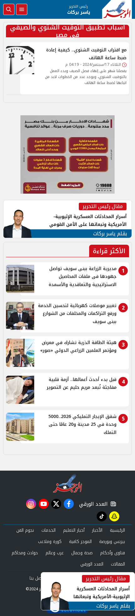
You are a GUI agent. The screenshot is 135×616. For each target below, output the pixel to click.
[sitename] (67, 483)
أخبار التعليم (73, 530)
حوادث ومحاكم (25, 553)
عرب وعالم (55, 553)
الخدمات (48, 530)
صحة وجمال (82, 553)
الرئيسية (117, 530)
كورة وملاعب (50, 541)
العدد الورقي (92, 504)
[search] (8, 9)
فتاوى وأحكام (112, 553)
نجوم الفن (25, 530)
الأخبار (97, 530)
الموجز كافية (80, 541)
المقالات (118, 564)
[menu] (21, 9)
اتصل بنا (37, 578)
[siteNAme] (117, 9)
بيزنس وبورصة (112, 541)
